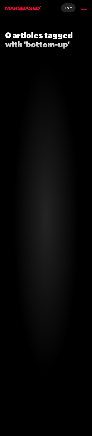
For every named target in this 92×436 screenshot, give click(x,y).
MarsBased (23, 8)
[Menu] (84, 7)
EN (67, 8)
